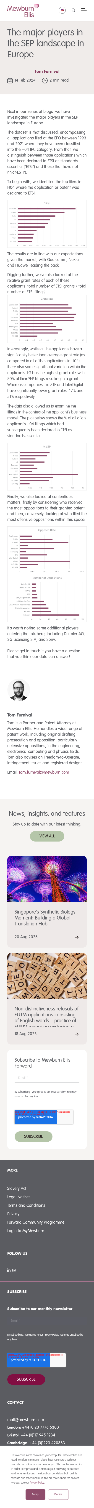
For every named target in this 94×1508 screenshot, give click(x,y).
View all (47, 836)
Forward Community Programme (35, 1222)
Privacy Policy (37, 1482)
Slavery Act (16, 1189)
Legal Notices (18, 1197)
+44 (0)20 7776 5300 (40, 1427)
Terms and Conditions (26, 1206)
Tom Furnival (47, 71)
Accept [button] (35, 1494)
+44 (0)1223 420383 (47, 1443)
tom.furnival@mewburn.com (44, 772)
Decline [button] (58, 1494)
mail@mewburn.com (25, 1420)
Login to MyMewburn (25, 1231)
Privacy (13, 1214)
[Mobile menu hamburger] (84, 10)
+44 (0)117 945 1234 (38, 1435)
